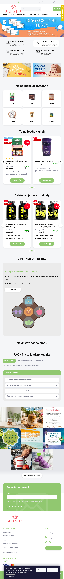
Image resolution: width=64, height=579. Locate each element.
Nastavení (11, 576)
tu (26, 572)
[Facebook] (46, 542)
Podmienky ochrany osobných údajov (10, 544)
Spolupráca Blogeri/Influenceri (10, 547)
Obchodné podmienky (8, 535)
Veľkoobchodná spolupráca (10, 552)
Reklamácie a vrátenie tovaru (10, 538)
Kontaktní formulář (53, 548)
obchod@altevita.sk (53, 533)
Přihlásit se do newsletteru (15, 506)
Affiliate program (7, 550)
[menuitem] (6, 14)
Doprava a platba (7, 2)
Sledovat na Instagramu (33, 475)
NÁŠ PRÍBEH (13, 290)
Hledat (39, 9)
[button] (2, 27)
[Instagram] (49, 542)
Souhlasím (53, 570)
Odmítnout (41, 570)
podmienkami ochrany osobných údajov (32, 501)
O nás (4, 540)
